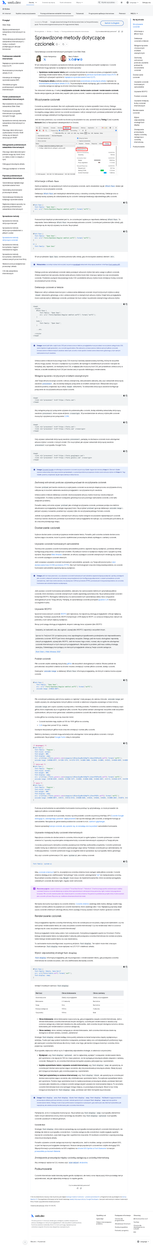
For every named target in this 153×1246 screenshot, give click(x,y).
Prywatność (41, 1241)
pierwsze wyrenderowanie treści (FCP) (101, 75)
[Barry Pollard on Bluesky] (78, 60)
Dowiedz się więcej (48, 2)
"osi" (98, 875)
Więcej (78, 2)
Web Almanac (57, 555)
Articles (6, 9)
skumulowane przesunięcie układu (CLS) (54, 84)
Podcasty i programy (121, 1230)
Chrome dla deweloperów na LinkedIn (139, 1227)
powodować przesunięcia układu (93, 81)
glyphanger (100, 822)
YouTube (136, 1222)
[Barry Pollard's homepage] (81, 60)
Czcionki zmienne (82, 904)
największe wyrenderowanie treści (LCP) (80, 77)
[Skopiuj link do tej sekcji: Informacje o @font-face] (60, 181)
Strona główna (39, 31)
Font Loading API (114, 264)
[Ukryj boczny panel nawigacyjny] (25, 1242)
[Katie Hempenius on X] (45, 60)
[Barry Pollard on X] (69, 60)
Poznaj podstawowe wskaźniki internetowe (55, 13)
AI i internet (6, 13)
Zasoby (31, 2)
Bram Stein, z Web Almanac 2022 (48, 652)
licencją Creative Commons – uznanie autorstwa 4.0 (83, 1197)
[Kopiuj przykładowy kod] (126, 202)
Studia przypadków (121, 1227)
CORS (66, 416)
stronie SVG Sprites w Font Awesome (92, 1148)
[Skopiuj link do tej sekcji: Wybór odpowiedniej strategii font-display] (79, 953)
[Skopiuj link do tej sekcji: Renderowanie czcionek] (63, 916)
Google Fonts (60, 737)
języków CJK (103, 600)
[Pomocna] (119, 31)
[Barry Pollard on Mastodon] (75, 60)
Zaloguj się (146, 2)
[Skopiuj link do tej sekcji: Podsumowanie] (54, 1169)
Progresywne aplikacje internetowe (101, 13)
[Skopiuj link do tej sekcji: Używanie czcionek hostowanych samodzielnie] (81, 544)
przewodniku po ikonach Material (47, 1151)
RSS (135, 1232)
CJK (40, 725)
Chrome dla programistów (119, 1219)
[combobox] (107, 2)
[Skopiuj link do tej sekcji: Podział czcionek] (52, 659)
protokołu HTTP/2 (62, 565)
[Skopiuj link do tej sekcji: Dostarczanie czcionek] (62, 528)
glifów (69, 664)
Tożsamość (80, 13)
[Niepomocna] (122, 31)
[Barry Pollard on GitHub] (72, 60)
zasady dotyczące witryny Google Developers (84, 1199)
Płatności (122, 13)
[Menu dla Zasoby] (37, 2)
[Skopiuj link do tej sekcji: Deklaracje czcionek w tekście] (65, 287)
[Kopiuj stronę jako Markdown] (63, 44)
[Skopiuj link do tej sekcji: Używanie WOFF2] (53, 609)
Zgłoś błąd (99, 1219)
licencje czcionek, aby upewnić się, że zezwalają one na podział (73, 826)
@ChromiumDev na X (141, 1219)
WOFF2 (64, 614)
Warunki (33, 1241)
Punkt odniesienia (65, 2)
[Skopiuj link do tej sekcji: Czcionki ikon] (47, 1125)
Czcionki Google (47, 470)
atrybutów (78, 1163)
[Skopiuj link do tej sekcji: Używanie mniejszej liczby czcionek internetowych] (84, 833)
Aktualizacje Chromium (123, 1224)
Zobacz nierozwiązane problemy (103, 1223)
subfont (92, 822)
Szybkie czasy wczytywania (25, 13)
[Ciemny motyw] (124, 202)
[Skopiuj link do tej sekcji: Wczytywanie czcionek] (62, 100)
